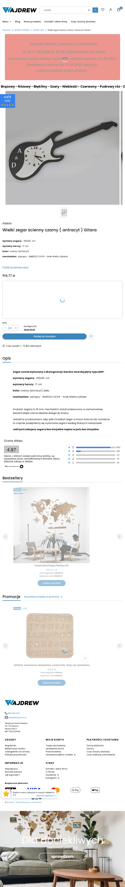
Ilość (4, 322)
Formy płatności (95, 745)
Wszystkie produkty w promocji (41, 596)
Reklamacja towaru (15, 748)
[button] (95, 10)
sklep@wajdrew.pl (17, 717)
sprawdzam (62, 856)
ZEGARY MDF (38, 30)
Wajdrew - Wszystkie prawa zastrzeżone (24, 802)
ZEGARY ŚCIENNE (21, 30)
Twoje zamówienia (55, 745)
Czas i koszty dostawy (98, 751)
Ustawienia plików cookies (59, 754)
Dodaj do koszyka (44, 336)
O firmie (50, 771)
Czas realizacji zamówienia (101, 754)
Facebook (51, 774)
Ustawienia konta (55, 748)
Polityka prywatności (16, 754)
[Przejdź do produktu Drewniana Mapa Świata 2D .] (51, 525)
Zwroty (90, 748)
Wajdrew (6, 30)
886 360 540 (14, 713)
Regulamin (10, 745)
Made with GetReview (44, 795)
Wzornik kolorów (13, 771)
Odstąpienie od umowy (17, 751)
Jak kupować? (12, 774)
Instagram (51, 777)
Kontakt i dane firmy (56, 768)
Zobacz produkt (52, 583)
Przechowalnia (53, 751)
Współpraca (11, 768)
